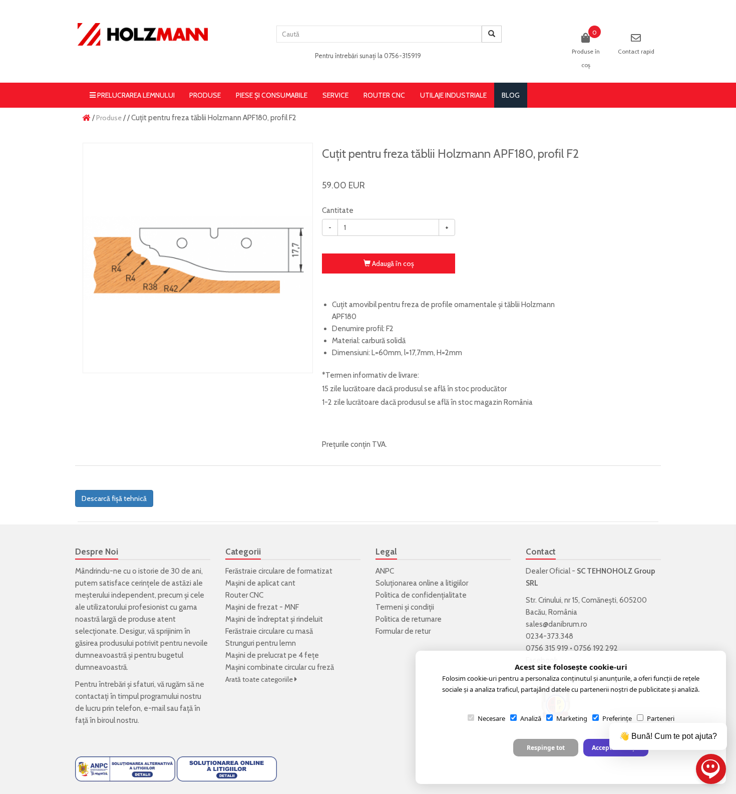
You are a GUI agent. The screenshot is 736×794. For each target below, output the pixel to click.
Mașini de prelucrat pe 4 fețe (272, 655)
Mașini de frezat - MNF (262, 607)
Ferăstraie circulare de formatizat (278, 571)
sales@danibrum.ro (556, 624)
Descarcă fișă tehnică (114, 498)
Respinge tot (546, 747)
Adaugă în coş (392, 263)
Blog (511, 95)
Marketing (571, 718)
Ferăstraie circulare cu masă (269, 631)
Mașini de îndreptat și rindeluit (274, 619)
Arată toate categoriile (259, 679)
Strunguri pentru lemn (260, 643)
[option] (198, 258)
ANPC (385, 571)
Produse (205, 95)
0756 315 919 (547, 648)
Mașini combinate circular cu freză (279, 667)
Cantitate (337, 210)
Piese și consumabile (271, 95)
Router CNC (384, 95)
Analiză (530, 718)
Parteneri (660, 718)
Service (335, 95)
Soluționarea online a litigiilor (422, 583)
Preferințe (617, 718)
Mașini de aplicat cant (260, 583)
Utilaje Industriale (453, 95)
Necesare (491, 718)
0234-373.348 (549, 636)
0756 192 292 (596, 648)
